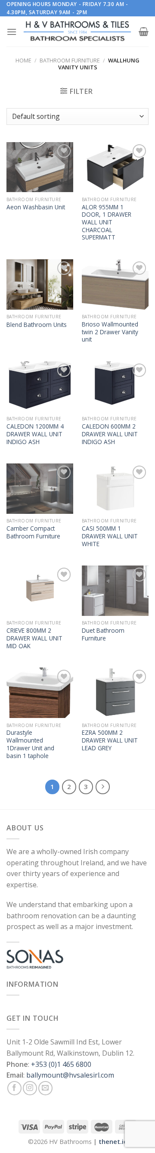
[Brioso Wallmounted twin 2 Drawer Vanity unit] (115, 284)
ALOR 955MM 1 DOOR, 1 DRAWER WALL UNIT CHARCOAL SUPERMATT (106, 222)
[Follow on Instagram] (30, 1088)
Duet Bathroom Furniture (103, 634)
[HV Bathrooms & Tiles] (77, 31)
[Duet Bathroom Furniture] (115, 591)
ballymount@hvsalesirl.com (70, 1075)
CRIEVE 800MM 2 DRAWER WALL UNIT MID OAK (34, 638)
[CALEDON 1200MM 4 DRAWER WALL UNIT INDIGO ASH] (39, 386)
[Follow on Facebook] (14, 1088)
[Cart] (144, 31)
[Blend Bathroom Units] (39, 284)
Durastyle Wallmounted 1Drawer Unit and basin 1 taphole (30, 744)
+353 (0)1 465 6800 (61, 1064)
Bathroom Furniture (70, 60)
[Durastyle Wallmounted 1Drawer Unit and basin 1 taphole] (39, 693)
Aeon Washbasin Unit (35, 207)
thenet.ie (113, 1141)
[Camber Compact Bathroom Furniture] (39, 488)
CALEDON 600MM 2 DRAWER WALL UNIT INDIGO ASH (110, 434)
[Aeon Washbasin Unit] (39, 167)
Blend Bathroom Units (36, 325)
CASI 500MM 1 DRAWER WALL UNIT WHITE (110, 536)
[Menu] (11, 31)
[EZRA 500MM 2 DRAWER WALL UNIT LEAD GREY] (115, 693)
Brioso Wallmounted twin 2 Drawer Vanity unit (110, 331)
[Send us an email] (45, 1088)
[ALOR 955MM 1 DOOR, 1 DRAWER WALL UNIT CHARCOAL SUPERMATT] (115, 167)
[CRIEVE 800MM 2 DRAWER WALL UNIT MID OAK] (39, 591)
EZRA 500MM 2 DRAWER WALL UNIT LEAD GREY (110, 740)
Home (23, 60)
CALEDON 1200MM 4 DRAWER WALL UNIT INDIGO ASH (35, 434)
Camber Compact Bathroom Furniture (33, 532)
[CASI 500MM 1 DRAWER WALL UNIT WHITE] (115, 488)
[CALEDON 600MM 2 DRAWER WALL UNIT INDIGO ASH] (115, 386)
